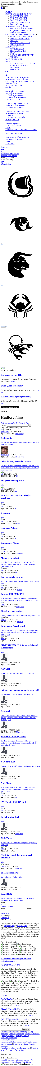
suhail (18, 523)
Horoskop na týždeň (20, 1044)
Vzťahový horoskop (32, 1034)
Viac (12, 444)
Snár (23, 1050)
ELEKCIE (14, 41)
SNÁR (12, 53)
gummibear (5, 432)
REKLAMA (14, 67)
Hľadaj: (3, 425)
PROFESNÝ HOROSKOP (20, 22)
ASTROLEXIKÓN (17, 49)
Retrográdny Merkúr (8, 1042)
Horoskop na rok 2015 (11, 375)
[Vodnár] (20, 204)
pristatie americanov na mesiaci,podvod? (20, 690)
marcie (19, 590)
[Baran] (2, 245)
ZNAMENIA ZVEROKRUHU (21, 37)
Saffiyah (4, 866)
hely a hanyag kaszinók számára (16, 461)
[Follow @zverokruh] (8, 71)
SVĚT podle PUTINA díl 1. (14, 802)
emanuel (20, 622)
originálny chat (9, 926)
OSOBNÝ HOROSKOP (19, 16)
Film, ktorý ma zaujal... (12, 611)
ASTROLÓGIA (11, 47)
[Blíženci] (2, 286)
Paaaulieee (19, 553)
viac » (17, 1005)
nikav (3, 570)
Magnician (20, 607)
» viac (13, 381)
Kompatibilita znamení (9, 1038)
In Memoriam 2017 (10, 873)
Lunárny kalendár (8, 1040)
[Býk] (20, 284)
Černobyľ (5, 711)
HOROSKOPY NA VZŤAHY (16, 26)
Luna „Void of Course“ (12, 386)
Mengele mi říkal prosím (12, 480)
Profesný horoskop (22, 1036)
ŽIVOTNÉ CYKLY (17, 24)
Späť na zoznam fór (8, 423)
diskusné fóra (22, 926)
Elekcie (17, 1050)
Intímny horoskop (8, 1036)
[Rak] (20, 325)
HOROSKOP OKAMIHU (19, 39)
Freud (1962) (7, 894)
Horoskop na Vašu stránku (21, 1062)
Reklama (11, 1060)
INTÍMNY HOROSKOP (19, 32)
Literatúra (19, 1060)
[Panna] (4, 327)
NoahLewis (5, 455)
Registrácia (5, 913)
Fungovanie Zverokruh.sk (13, 626)
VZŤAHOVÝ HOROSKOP (20, 30)
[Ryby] (20, 243)
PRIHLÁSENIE (7, 907)
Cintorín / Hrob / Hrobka (10, 1009)
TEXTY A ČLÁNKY (18, 51)
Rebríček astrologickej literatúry (16, 396)
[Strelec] (2, 368)
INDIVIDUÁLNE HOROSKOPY (18, 14)
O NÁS (8, 61)
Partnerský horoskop (16, 1034)
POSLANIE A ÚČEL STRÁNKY (22, 63)
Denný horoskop (21, 1032)
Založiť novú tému (22, 423)
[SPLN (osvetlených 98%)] (4, 147)
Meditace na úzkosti (10, 558)
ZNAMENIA (6, 164)
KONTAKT (14, 69)
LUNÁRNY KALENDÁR (20, 43)
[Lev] (2, 327)
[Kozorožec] (4, 368)
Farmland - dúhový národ (13, 736)
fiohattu (3, 620)
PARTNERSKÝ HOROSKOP (21, 28)
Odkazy (26, 1060)
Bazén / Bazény (7, 999)
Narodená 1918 (8, 762)
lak (2, 474)
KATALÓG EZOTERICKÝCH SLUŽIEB (21, 130)
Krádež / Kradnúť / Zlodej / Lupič (14, 1019)
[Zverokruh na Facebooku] (6, 71)
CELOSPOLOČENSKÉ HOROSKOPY (20, 34)
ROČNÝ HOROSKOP (18, 20)
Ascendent (9, 1050)
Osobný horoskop (7, 1032)
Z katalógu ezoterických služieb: (16, 958)
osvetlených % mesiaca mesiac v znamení (10, 154)
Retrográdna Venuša (24, 1042)
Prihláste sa (5, 918)
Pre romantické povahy (12, 577)
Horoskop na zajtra (8, 1048)
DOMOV (9, 12)
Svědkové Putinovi (9, 528)
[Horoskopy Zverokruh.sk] (6, 75)
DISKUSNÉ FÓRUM (13, 59)
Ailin (3, 605)
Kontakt (4, 1060)
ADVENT (5, 669)
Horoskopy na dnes (23, 1048)
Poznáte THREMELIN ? (12, 594)
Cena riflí (5, 513)
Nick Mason (6, 783)
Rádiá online (7, 438)
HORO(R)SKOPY (17, 45)
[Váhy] (6, 327)
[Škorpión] (20, 367)
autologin (7, 916)
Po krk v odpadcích (10, 817)
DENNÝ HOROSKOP (18, 18)
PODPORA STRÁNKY (19, 65)
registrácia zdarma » (9, 961)
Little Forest (6, 838)
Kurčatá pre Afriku (10, 543)
